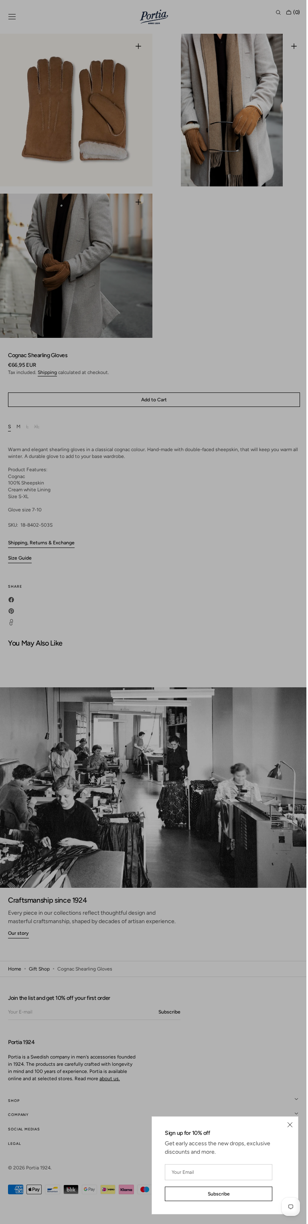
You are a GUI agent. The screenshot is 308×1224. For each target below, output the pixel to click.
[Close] (284, 1125)
